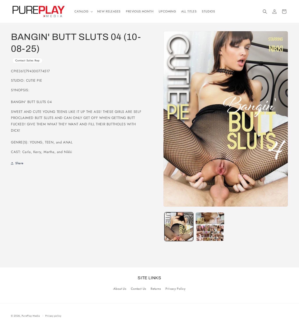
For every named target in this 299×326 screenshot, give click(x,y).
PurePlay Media (31, 315)
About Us (119, 288)
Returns (156, 288)
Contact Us (138, 288)
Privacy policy (53, 315)
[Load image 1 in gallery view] (178, 226)
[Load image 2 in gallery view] (209, 226)
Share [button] (19, 163)
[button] (83, 11)
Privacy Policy (175, 288)
